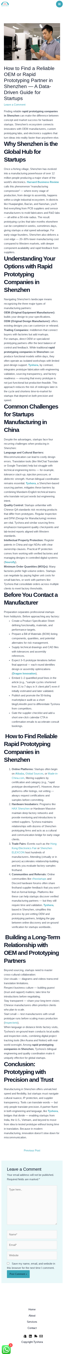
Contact (32, 1328)
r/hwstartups (39, 878)
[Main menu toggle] (59, 4)
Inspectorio (11, 1022)
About (32, 1315)
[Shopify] (25, 1336)
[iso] (35, 1336)
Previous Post (32, 1150)
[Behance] (30, 1336)
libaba (19, 773)
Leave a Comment (14, 104)
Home (32, 1309)
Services (32, 1321)
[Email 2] (41, 1336)
